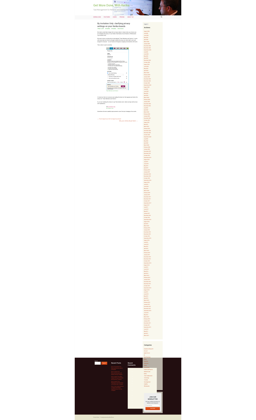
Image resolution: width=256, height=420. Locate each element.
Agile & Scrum (147, 353)
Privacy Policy (96, 417)
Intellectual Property (148, 369)
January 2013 (147, 304)
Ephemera (146, 363)
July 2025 (146, 52)
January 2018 (147, 194)
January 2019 (147, 172)
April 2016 (146, 223)
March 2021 (146, 126)
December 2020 (147, 130)
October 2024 (147, 62)
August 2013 (146, 289)
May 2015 (146, 246)
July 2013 (146, 292)
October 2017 (147, 200)
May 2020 (146, 140)
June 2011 (146, 329)
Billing (145, 359)
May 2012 (146, 314)
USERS (115, 17)
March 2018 (146, 190)
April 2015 (146, 248)
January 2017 (147, 213)
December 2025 (147, 45)
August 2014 (146, 265)
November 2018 (147, 176)
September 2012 (147, 310)
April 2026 (146, 39)
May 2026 (146, 37)
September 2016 (147, 219)
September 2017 (147, 203)
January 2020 (147, 149)
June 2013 (146, 294)
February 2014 (147, 277)
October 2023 (147, 83)
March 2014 (146, 275)
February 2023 (147, 99)
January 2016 (147, 229)
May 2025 (146, 56)
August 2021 (146, 122)
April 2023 (146, 95)
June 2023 (146, 91)
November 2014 (147, 258)
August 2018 (146, 182)
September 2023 (147, 85)
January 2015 (147, 254)
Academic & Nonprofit (148, 348)
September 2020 (147, 136)
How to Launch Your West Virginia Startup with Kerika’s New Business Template (117, 378)
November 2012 (147, 308)
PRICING (122, 17)
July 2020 (146, 138)
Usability (108, 28)
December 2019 (147, 151)
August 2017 (146, 205)
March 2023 (146, 97)
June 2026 (146, 35)
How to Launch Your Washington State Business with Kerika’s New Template (117, 383)
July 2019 (146, 161)
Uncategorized (147, 381)
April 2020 (146, 143)
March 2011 (146, 335)
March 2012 (146, 316)
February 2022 (147, 114)
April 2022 (146, 109)
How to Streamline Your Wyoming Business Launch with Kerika (117, 368)
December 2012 (147, 306)
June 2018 (146, 186)
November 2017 (147, 198)
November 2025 (147, 47)
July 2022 (146, 107)
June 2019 (146, 163)
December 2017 (147, 196)
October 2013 (147, 285)
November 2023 (147, 80)
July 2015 (146, 242)
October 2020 (147, 134)
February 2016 (147, 227)
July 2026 (146, 33)
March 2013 (146, 300)
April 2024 (146, 70)
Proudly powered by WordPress (107, 417)
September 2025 (147, 49)
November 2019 (147, 153)
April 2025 (146, 58)
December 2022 (147, 103)
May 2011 (146, 331)
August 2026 (146, 31)
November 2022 (147, 105)
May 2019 (146, 165)
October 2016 (147, 217)
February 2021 (147, 128)
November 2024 (147, 60)
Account (146, 350)
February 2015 (147, 252)
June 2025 (146, 54)
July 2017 (146, 207)
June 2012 (146, 312)
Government (146, 367)
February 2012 (147, 318)
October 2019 (147, 155)
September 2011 (147, 327)
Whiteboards (146, 386)
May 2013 (146, 296)
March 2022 (146, 112)
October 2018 (147, 178)
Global (145, 365)
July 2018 (146, 184)
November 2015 (147, 234)
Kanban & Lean (147, 371)
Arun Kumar (121, 28)
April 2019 (146, 167)
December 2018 (147, 174)
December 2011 (147, 323)
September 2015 (147, 238)
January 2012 (147, 320)
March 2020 (146, 145)
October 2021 (147, 120)
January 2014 (147, 279)
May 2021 (146, 124)
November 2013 (147, 283)
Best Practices (147, 357)
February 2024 (147, 74)
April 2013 (146, 298)
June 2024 (146, 66)
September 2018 (147, 180)
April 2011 (146, 333)
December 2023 (147, 78)
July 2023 (146, 89)
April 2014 (146, 273)
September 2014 (147, 263)
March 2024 (146, 72)
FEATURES (107, 17)
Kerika (145, 373)
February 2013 (147, 302)
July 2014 (146, 267)
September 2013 (147, 287)
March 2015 (146, 250)
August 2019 (146, 159)
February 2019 (147, 169)
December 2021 (147, 118)
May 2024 (146, 68)
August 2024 (146, 64)
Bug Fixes (146, 361)
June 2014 (146, 269)
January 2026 (147, 43)
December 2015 (147, 232)
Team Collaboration (148, 375)
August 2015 (146, 240)
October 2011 (147, 325)
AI (144, 355)
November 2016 (147, 215)
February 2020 (147, 147)
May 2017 (146, 211)
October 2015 (147, 236)
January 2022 (147, 116)
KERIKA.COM (97, 17)
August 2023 (146, 87)
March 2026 (146, 41)
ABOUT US (130, 17)
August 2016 (146, 221)
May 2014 (146, 271)
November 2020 (147, 132)
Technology (146, 377)
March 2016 (146, 225)
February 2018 (147, 192)
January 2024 (147, 76)
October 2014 (147, 260)
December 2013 (147, 281)
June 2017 (146, 209)
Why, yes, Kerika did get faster (128, 121)
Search (96, 361)
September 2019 (147, 157)
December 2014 (147, 256)
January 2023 (147, 101)
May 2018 (146, 188)
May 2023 (146, 93)
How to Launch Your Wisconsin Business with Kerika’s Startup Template (116, 373)
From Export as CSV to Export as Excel (109, 119)
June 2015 (146, 244)
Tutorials (146, 379)
